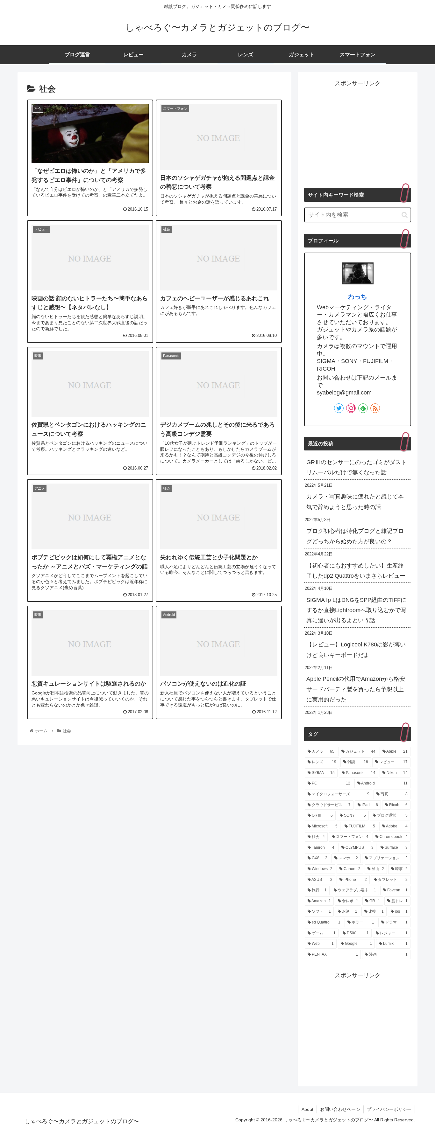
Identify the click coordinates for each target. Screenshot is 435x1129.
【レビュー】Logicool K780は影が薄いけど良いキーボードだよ (356, 649)
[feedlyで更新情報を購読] (363, 408)
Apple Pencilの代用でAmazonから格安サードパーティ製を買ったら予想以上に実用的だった (355, 689)
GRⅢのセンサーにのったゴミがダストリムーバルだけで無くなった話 (356, 467)
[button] (404, 215)
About (307, 1109)
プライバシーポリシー (389, 1109)
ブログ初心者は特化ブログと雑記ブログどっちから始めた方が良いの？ (355, 536)
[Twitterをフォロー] (339, 408)
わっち (357, 296)
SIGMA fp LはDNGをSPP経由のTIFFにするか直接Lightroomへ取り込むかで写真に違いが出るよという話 (356, 610)
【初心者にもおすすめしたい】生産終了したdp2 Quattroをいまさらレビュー (355, 570)
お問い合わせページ (340, 1109)
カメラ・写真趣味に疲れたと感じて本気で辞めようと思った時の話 (355, 501)
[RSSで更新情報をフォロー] (375, 408)
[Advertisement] (357, 133)
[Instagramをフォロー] (351, 408)
